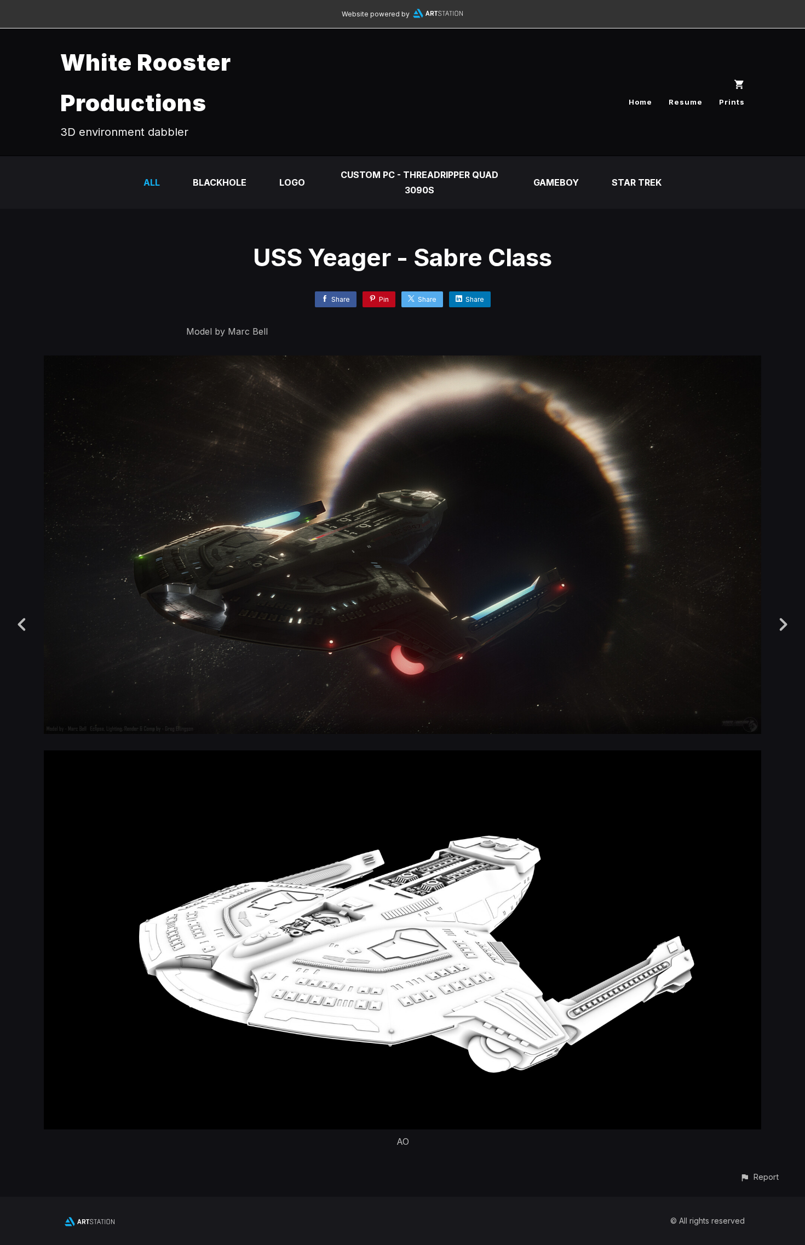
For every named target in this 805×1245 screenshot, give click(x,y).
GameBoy (556, 182)
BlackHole (219, 182)
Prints (732, 101)
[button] (759, 1177)
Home (640, 101)
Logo (292, 182)
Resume (686, 101)
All (151, 182)
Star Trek (637, 182)
